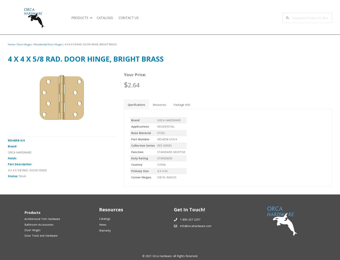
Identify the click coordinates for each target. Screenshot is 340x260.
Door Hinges (24, 44)
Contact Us (129, 18)
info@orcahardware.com (196, 226)
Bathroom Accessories (39, 224)
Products (79, 18)
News (102, 224)
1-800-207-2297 (190, 219)
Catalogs (105, 18)
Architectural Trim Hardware (42, 219)
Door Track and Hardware (41, 235)
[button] (91, 18)
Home (11, 44)
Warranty (105, 230)
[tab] (136, 104)
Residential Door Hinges (48, 44)
